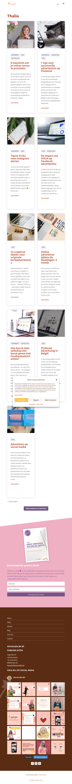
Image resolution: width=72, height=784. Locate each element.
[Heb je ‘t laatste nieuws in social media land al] (14, 718)
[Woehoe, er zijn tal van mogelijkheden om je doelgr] (43, 689)
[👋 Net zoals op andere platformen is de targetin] (58, 689)
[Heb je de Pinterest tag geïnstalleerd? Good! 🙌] (14, 704)
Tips (22, 55)
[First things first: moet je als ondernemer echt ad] (58, 733)
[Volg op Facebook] (32, 763)
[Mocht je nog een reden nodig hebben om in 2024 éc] (29, 747)
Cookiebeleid (32, 404)
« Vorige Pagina (12, 501)
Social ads (55, 55)
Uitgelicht (15, 58)
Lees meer (14, 103)
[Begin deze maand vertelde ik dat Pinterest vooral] (43, 718)
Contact (10, 638)
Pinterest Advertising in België (49, 350)
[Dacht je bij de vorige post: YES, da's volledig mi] (43, 733)
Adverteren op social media (19, 445)
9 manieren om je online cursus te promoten (20, 65)
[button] (56, 380)
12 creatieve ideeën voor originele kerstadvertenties (21, 257)
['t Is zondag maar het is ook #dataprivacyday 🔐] (43, 747)
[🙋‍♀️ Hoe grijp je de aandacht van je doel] (58, 718)
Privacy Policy (39, 404)
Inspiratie (15, 55)
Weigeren (36, 400)
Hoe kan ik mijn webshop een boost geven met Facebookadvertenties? (21, 353)
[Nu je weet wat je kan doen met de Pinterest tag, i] (29, 704)
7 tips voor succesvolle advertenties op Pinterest (50, 67)
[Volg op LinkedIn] (39, 763)
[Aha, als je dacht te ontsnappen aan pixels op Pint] (43, 704)
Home (9, 618)
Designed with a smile (36, 780)
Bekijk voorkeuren (50, 400)
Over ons (10, 634)
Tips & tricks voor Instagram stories (20, 158)
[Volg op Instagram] (36, 763)
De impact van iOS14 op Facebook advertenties (49, 159)
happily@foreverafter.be (15, 665)
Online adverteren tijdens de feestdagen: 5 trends (49, 257)
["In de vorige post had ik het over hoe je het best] (29, 733)
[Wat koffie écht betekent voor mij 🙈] (58, 747)
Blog (8, 630)
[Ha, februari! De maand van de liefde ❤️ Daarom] (14, 747)
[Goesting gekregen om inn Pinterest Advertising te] (14, 733)
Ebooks (9, 626)
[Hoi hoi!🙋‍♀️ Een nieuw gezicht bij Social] (58, 704)
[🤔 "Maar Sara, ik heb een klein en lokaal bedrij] (29, 718)
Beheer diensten (19, 395)
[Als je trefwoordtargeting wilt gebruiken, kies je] (14, 689)
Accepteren (21, 400)
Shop (9, 622)
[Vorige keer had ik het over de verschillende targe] (29, 689)
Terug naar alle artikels (36, 508)
